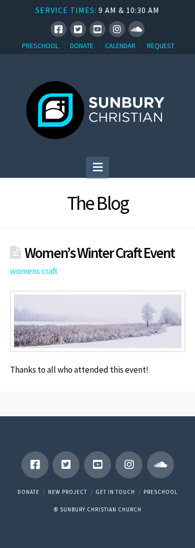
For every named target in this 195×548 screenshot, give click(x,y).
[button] (98, 167)
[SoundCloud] (136, 29)
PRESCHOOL (40, 45)
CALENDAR (120, 45)
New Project (67, 491)
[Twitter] (78, 29)
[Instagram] (117, 29)
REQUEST (160, 45)
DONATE (82, 45)
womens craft (34, 271)
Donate (29, 491)
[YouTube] (98, 29)
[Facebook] (58, 29)
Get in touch (115, 491)
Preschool (161, 491)
